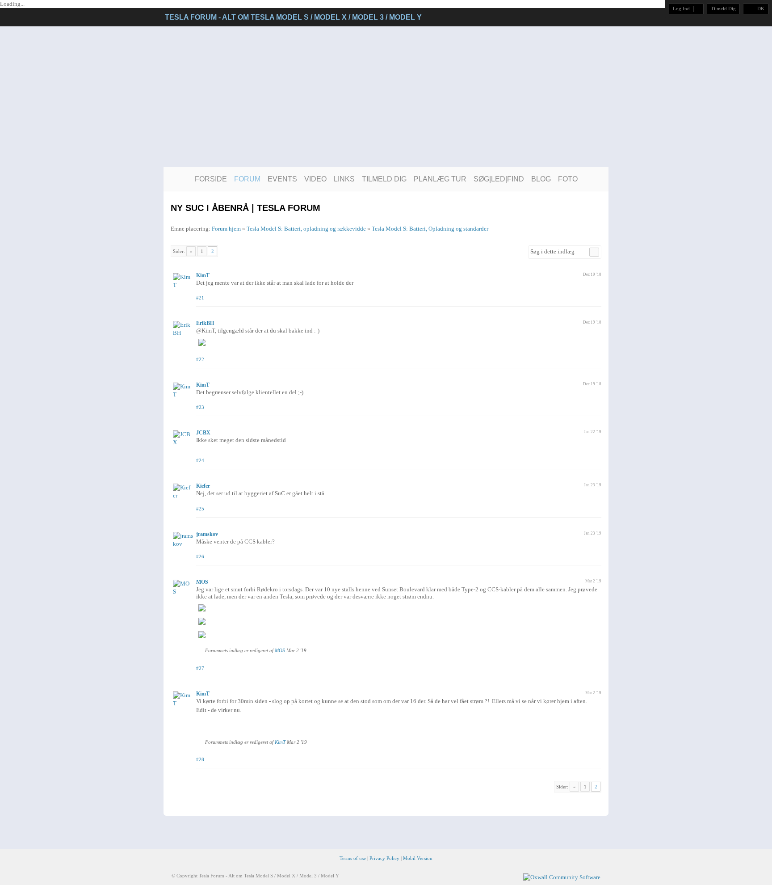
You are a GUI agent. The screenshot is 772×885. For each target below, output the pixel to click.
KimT (203, 275)
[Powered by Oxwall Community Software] (561, 876)
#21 (200, 297)
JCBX (203, 433)
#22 (200, 359)
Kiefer (203, 486)
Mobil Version (417, 858)
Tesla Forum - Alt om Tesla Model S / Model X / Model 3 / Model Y (293, 17)
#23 (200, 407)
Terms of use (353, 858)
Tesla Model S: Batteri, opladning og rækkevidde (306, 228)
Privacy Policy (384, 858)
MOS (202, 582)
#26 (200, 556)
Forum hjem (226, 228)
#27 (200, 668)
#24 (200, 460)
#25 (200, 508)
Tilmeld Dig (723, 8)
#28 (200, 759)
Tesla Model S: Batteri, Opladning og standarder (430, 228)
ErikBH (205, 323)
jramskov (207, 534)
